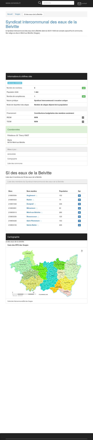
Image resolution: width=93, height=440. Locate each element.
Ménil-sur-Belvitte (34, 212)
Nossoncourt (32, 216)
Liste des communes (14, 163)
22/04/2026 (11, 154)
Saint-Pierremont (33, 221)
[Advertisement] (46, 55)
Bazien (30, 199)
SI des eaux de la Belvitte (33, 14)
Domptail (30, 204)
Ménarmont (31, 208)
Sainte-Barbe (32, 225)
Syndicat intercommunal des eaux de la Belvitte (41, 24)
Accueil (9, 14)
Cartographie (12, 159)
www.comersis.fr (13, 2)
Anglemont (31, 195)
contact (84, 3)
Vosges (17, 14)
